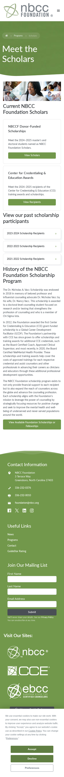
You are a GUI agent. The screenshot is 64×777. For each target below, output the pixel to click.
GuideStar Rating (16, 551)
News (10, 534)
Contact (11, 546)
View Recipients (32, 202)
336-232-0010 (23, 495)
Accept (32, 749)
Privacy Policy (47, 617)
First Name (14, 573)
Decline (32, 758)
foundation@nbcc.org (27, 503)
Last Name (14, 586)
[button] (32, 233)
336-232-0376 (23, 488)
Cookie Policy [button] (35, 731)
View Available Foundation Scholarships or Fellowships (32, 424)
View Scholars (32, 155)
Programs (18, 36)
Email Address (16, 598)
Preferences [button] (12, 738)
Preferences (32, 767)
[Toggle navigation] (58, 11)
